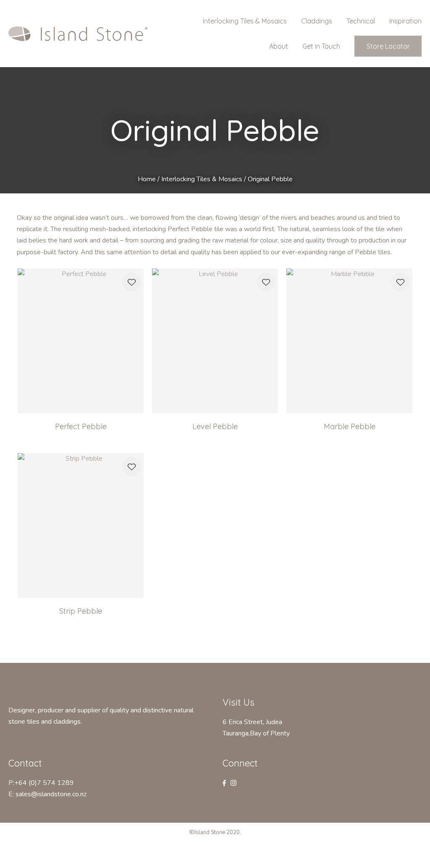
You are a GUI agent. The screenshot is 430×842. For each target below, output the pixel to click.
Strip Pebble (80, 611)
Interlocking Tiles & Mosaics (245, 21)
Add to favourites (131, 282)
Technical (360, 21)
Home (147, 179)
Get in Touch (321, 46)
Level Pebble (215, 426)
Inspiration (405, 21)
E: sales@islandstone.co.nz (47, 794)
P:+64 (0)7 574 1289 (41, 782)
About (278, 46)
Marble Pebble (349, 426)
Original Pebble (270, 179)
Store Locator (388, 46)
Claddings (316, 21)
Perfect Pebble (81, 426)
